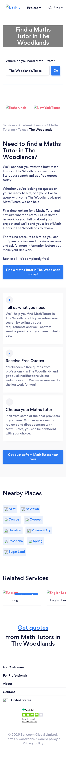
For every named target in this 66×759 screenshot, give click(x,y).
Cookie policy (48, 739)
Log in (58, 7)
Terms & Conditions (20, 739)
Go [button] (56, 70)
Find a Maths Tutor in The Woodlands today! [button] (33, 272)
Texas (22, 129)
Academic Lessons (32, 125)
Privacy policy (33, 743)
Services (9, 125)
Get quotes (33, 628)
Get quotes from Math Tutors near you (33, 457)
